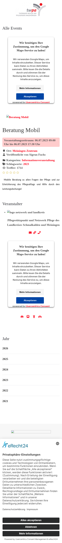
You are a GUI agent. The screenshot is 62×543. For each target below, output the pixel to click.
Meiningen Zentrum (25, 150)
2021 (5, 401)
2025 (5, 359)
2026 (5, 348)
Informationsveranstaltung (38, 160)
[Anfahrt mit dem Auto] (23, 316)
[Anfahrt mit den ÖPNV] (28, 316)
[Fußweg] (34, 316)
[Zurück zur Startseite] (31, 9)
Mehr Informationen (30, 88)
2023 (26, 164)
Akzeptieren (30, 96)
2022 (5, 390)
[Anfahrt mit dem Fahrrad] (40, 316)
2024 (5, 369)
